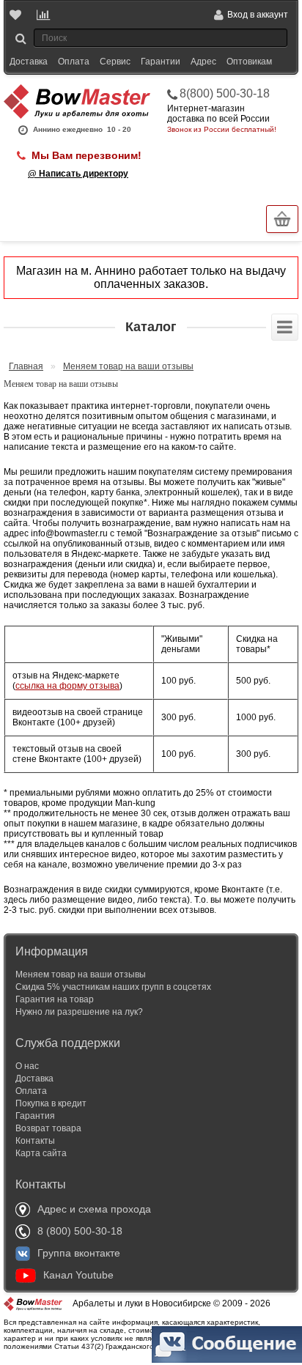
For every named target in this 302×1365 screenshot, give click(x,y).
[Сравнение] (44, 15)
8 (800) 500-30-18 (79, 1231)
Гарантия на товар (54, 999)
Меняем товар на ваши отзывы (128, 366)
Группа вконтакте (78, 1253)
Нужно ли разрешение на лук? (79, 1012)
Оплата (73, 61)
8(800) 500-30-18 (225, 93)
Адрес (203, 61)
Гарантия (35, 1116)
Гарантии (160, 61)
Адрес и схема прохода (94, 1209)
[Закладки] (17, 15)
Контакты (35, 1141)
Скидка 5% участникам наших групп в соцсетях (113, 987)
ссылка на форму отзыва (67, 686)
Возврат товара (48, 1128)
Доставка (29, 61)
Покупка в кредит (50, 1103)
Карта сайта (41, 1153)
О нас (27, 1066)
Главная (26, 366)
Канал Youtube (78, 1275)
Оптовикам (249, 61)
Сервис (115, 61)
